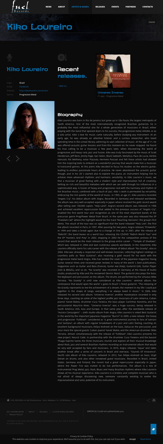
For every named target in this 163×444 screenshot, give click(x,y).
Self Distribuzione (15, 411)
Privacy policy (16, 414)
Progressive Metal (114, 96)
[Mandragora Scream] (17, 158)
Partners (131, 6)
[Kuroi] (8, 158)
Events (115, 6)
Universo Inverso (110, 92)
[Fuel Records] (20, 7)
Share (152, 22)
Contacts (147, 6)
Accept (132, 439)
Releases (100, 6)
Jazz (103, 96)
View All (63, 86)
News (48, 6)
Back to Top (153, 9)
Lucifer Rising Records (63, 411)
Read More (145, 439)
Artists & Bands (80, 6)
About (61, 6)
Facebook (24, 86)
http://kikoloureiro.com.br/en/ (33, 90)
